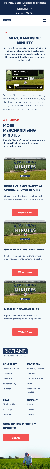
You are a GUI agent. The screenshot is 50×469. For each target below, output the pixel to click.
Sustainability (9, 383)
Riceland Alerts (10, 404)
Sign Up (16, 437)
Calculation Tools (35, 378)
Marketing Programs (36, 368)
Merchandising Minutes (33, 390)
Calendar (7, 373)
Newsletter (8, 378)
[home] (7, 20)
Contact (30, 13)
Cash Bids (31, 373)
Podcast (7, 389)
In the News (8, 414)
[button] (44, 21)
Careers (19, 13)
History (30, 404)
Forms (29, 383)
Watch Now (25, 212)
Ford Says (7, 409)
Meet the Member (11, 368)
